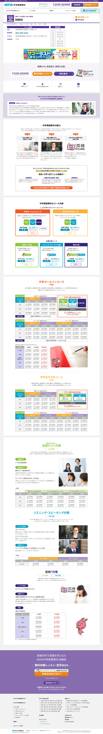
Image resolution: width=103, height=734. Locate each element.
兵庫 (50, 707)
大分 (47, 711)
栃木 (53, 703)
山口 (47, 709)
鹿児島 (55, 711)
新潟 (42, 705)
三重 (57, 705)
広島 (45, 709)
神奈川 (42, 703)
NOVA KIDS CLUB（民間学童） (73, 709)
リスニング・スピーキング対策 (21, 715)
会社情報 (41, 715)
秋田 (53, 700)
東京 (35, 24)
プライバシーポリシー (46, 724)
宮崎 (52, 711)
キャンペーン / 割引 (18, 726)
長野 (59, 703)
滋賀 (47, 707)
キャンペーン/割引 (71, 11)
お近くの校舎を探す (90, 11)
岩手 (48, 700)
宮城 (51, 700)
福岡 (60, 709)
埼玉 (46, 703)
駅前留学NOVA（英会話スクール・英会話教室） (77, 700)
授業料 (51, 11)
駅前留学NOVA (44, 4)
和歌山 (55, 707)
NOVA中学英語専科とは (13, 11)
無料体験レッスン (69, 717)
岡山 (42, 709)
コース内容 (32, 11)
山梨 (61, 703)
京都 (45, 707)
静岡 (60, 705)
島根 (61, 707)
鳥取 (59, 707)
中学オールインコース (20, 709)
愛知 (52, 705)
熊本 (50, 711)
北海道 (42, 700)
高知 (57, 709)
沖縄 (59, 711)
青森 (46, 700)
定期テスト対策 (18, 713)
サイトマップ (43, 721)
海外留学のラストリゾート (45, 730)
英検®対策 (17, 717)
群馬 (56, 703)
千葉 (48, 703)
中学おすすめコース (19, 711)
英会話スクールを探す (24, 24)
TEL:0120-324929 (69, 721)
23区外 (40, 24)
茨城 (51, 703)
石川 (47, 705)
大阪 (42, 707)
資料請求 (67, 719)
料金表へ (32, 233)
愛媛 (52, 709)
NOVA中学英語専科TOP (12, 24)
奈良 (52, 707)
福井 (50, 705)
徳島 (55, 709)
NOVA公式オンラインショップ (73, 711)
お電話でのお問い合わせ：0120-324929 (51, 687)
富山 (45, 705)
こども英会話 (44, 6)
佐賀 (45, 711)
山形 (56, 700)
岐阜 (55, 705)
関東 (32, 24)
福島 (59, 700)
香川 (50, 709)
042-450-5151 (22, 32)
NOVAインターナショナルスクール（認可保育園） (77, 707)
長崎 (42, 711)
